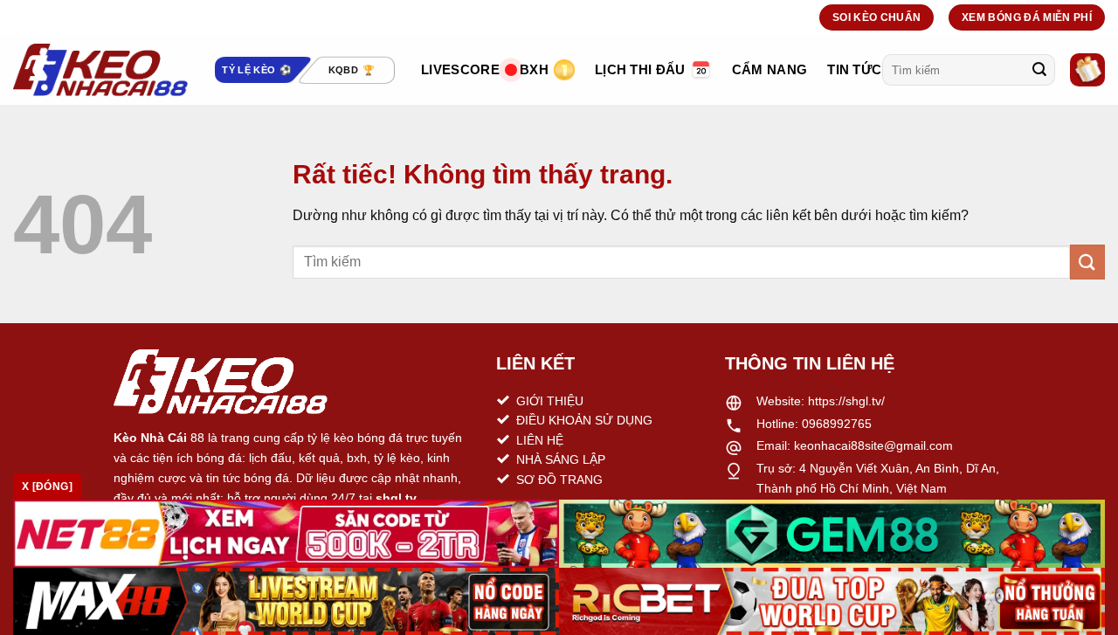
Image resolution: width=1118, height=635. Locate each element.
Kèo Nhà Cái (150, 438)
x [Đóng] (47, 486)
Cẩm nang (769, 69)
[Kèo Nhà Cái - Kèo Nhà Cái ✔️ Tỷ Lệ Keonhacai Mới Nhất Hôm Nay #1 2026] (100, 70)
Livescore (460, 69)
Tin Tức (854, 69)
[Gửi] (1039, 70)
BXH (534, 69)
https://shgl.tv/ (846, 401)
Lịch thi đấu (640, 69)
